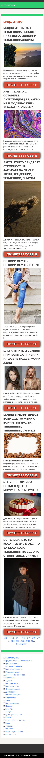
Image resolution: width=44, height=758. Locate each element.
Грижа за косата (12, 686)
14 (27, 638)
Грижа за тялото (12, 683)
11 (19, 638)
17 (34, 638)
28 (29, 641)
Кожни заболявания (13, 666)
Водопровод (10, 698)
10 (17, 638)
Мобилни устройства (14, 732)
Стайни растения (12, 689)
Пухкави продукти (12, 695)
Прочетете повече (22, 85)
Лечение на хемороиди (15, 675)
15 (29, 638)
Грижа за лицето (12, 663)
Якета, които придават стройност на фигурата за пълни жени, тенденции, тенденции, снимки (21, 170)
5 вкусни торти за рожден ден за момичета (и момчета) (21, 486)
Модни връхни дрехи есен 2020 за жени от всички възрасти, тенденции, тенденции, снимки (20, 422)
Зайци (8, 712)
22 (14, 641)
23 (17, 641)
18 (37, 638)
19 (39, 638)
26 (24, 641)
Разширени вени (12, 672)
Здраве (8, 681)
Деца (7, 700)
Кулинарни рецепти (13, 715)
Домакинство (10, 692)
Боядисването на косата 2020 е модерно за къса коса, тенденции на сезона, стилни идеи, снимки (21, 547)
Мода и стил (10, 734)
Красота (8, 709)
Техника (8, 726)
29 (32, 641)
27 (27, 641)
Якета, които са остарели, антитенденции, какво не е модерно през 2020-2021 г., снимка (21, 99)
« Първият (8, 638)
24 (19, 641)
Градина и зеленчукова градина (18, 661)
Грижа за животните (13, 669)
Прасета (8, 706)
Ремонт (8, 717)
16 (32, 638)
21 (12, 641)
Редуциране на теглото (15, 720)
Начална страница (8, 5)
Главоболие (10, 678)
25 (22, 641)
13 (24, 638)
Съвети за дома (12, 658)
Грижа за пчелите (12, 703)
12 (22, 638)
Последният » (22, 644)
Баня (7, 723)
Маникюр (9, 729)
